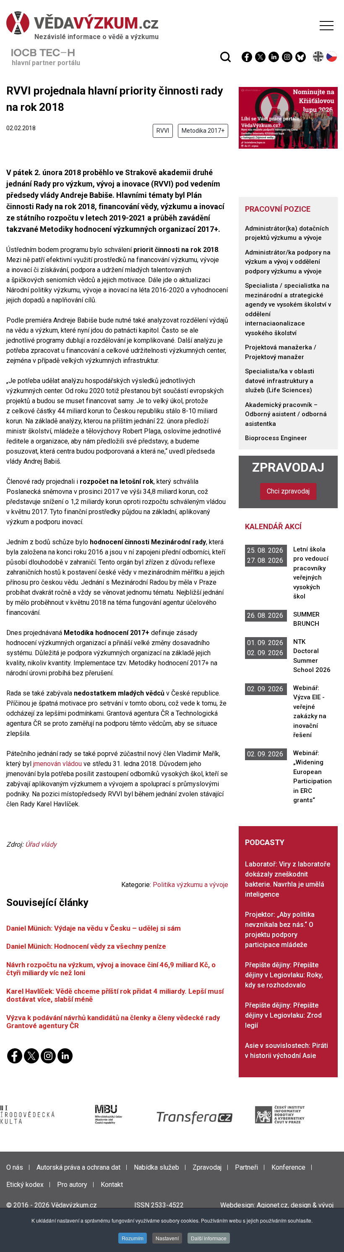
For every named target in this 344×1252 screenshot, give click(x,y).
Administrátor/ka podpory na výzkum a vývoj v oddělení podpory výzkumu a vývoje (288, 262)
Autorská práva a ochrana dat (78, 1167)
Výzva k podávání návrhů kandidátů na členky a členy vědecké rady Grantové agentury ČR (113, 1021)
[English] (318, 56)
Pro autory (72, 1185)
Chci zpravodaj (288, 491)
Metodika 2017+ (203, 130)
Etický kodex (25, 1185)
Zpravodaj (288, 467)
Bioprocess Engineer (276, 438)
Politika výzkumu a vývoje (190, 885)
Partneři (246, 1167)
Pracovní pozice (277, 209)
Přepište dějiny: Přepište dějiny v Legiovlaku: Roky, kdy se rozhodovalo (284, 975)
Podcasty (264, 842)
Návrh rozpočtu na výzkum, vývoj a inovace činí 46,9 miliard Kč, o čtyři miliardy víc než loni (111, 969)
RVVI (162, 130)
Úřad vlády (41, 844)
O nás (14, 1167)
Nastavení (167, 1238)
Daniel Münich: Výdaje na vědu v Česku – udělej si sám (93, 928)
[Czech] (332, 56)
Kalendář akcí (273, 526)
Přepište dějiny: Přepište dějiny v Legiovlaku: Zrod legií (283, 1015)
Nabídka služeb (156, 1167)
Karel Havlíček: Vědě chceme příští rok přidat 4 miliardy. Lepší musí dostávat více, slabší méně (115, 995)
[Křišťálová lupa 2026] (288, 117)
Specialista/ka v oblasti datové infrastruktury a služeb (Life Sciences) (279, 380)
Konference (288, 1167)
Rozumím (132, 1238)
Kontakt (112, 1185)
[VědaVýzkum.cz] (170, 22)
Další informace (209, 1238)
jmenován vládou (57, 764)
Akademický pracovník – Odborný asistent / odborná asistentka (286, 414)
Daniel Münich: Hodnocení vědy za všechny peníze (86, 946)
